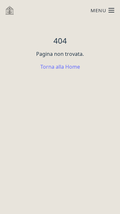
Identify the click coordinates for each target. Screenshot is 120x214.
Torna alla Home (60, 66)
